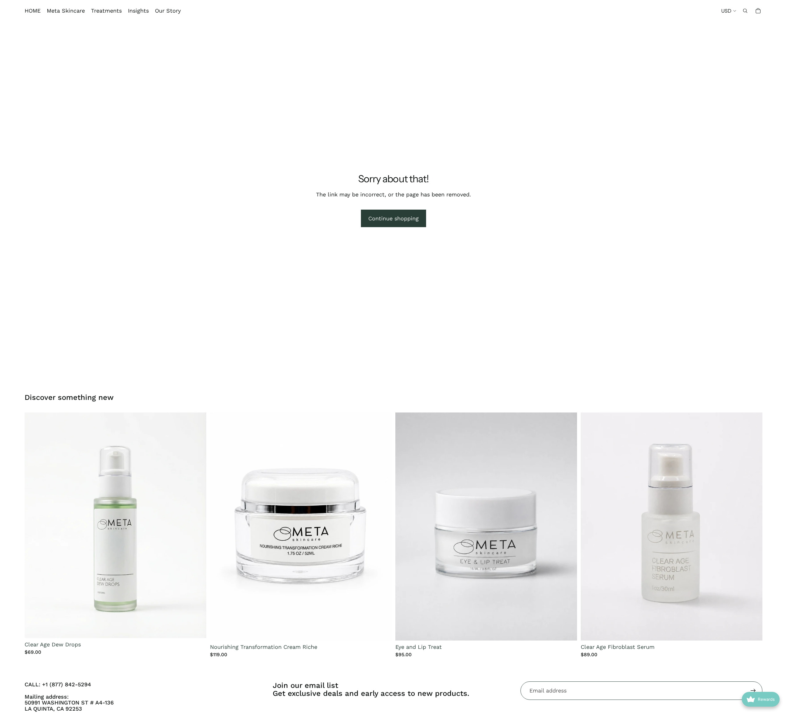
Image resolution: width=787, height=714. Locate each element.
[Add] (196, 628)
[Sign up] (753, 690)
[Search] (745, 11)
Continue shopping (393, 218)
